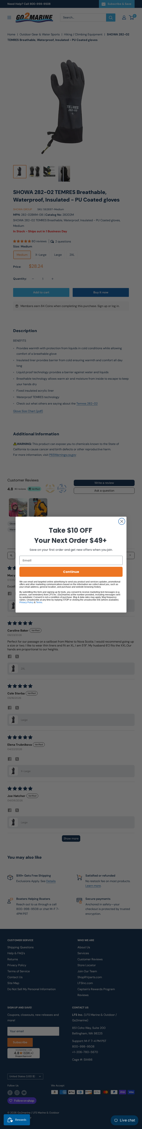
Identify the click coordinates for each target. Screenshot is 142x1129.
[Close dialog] (122, 521)
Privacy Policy (26, 602)
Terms (39, 602)
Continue (71, 571)
